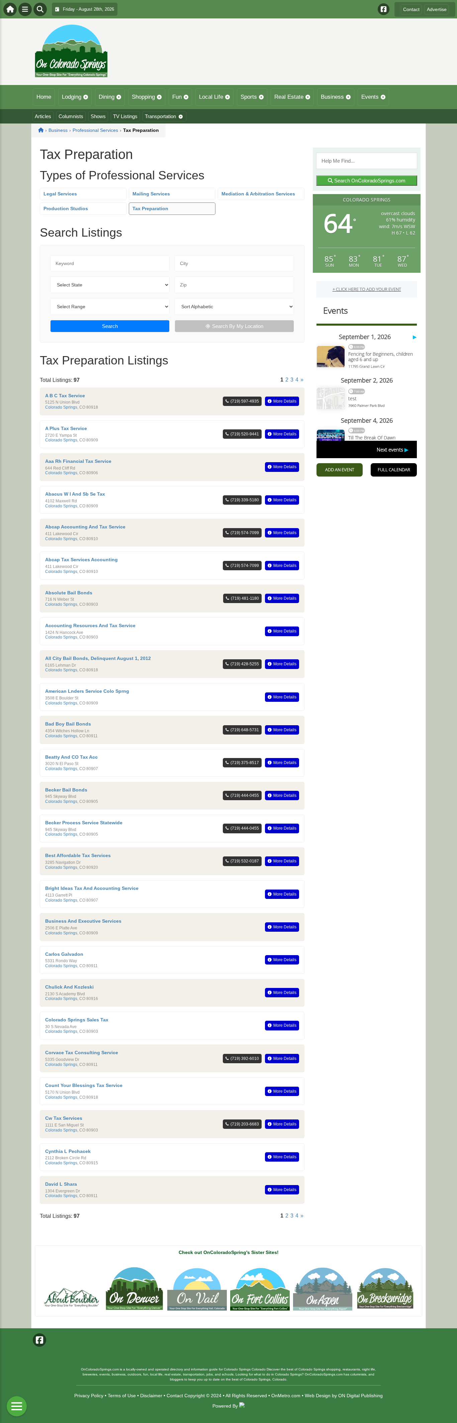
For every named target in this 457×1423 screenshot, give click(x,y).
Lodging (71, 97)
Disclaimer (151, 1395)
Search (110, 326)
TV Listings (125, 116)
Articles (43, 116)
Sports (249, 97)
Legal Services (60, 193)
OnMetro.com (285, 1395)
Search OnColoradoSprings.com (369, 180)
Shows (98, 116)
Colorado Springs (61, 407)
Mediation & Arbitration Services (258, 193)
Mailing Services (151, 193)
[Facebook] (383, 9)
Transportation (160, 116)
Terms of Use (122, 1395)
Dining (106, 97)
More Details (284, 401)
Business (332, 97)
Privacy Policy (88, 1395)
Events (370, 97)
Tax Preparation (150, 208)
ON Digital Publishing (360, 1395)
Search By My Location (237, 326)
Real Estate (288, 97)
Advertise (437, 9)
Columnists (71, 116)
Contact (411, 9)
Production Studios (65, 208)
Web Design (318, 1395)
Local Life (211, 97)
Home (43, 97)
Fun (177, 97)
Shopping (143, 97)
